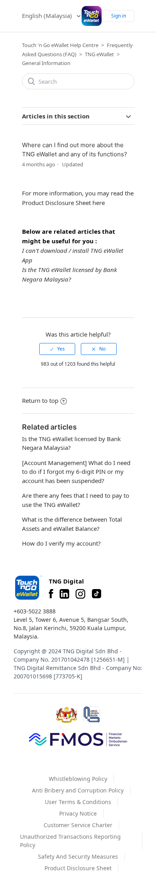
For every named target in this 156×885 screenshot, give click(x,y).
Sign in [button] (118, 15)
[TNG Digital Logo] (92, 16)
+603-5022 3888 (35, 611)
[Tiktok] (96, 594)
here (98, 203)
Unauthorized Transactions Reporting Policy (70, 841)
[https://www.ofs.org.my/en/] (78, 739)
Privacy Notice (78, 813)
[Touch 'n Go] (28, 588)
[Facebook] (51, 594)
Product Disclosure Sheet (78, 868)
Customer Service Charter (78, 825)
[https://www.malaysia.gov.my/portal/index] (66, 715)
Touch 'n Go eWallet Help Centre (60, 45)
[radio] (57, 349)
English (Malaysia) (48, 16)
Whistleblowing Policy (78, 779)
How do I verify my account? (61, 543)
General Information (46, 63)
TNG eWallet (99, 54)
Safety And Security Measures (78, 856)
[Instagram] (80, 594)
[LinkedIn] (64, 594)
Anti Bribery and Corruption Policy (78, 790)
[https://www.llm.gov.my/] (92, 714)
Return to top (40, 400)
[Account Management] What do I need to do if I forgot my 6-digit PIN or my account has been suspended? (76, 472)
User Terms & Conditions (78, 802)
